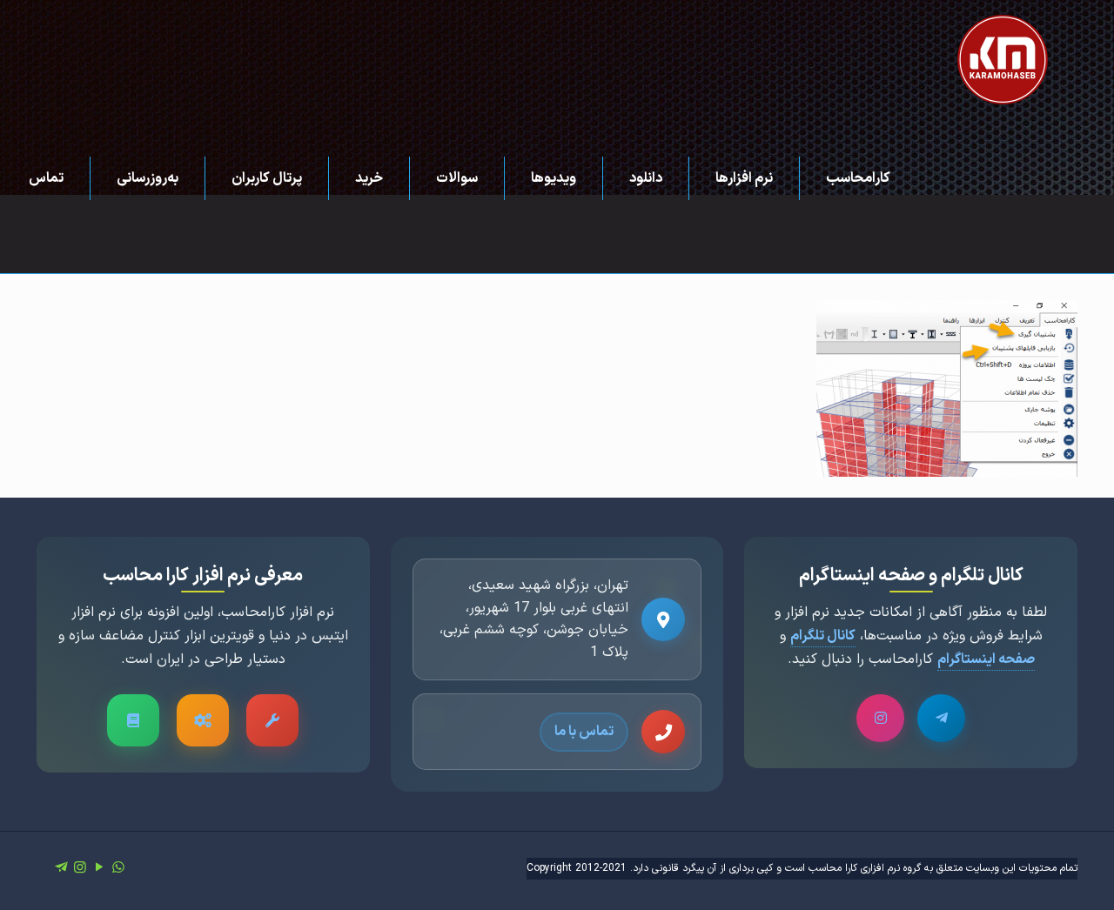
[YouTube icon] (99, 868)
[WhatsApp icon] (118, 868)
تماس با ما (584, 731)
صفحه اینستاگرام (986, 659)
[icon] (61, 868)
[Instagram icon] (80, 868)
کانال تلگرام (823, 636)
